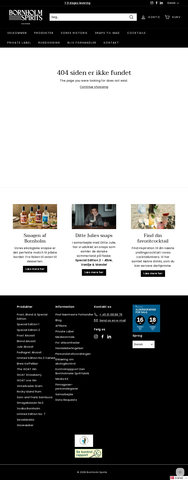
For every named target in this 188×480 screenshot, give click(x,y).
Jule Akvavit (25, 347)
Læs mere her (35, 269)
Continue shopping (94, 87)
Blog (58, 320)
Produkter (43, 33)
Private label (19, 42)
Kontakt (111, 42)
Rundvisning (49, 42)
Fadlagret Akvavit (29, 352)
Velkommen (17, 33)
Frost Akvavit (26, 335)
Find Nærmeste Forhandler (74, 314)
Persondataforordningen (73, 354)
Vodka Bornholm (28, 408)
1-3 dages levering (78, 3)
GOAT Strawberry (29, 375)
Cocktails (136, 33)
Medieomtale (65, 337)
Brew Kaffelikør (27, 363)
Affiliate (61, 326)
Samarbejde (64, 394)
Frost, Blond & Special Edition (32, 317)
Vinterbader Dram (29, 386)
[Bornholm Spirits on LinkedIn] (109, 336)
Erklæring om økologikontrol (65, 361)
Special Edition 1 (28, 324)
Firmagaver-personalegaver (66, 387)
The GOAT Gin (27, 369)
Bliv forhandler (82, 42)
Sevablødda (25, 420)
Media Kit (62, 379)
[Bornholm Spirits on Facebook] (102, 336)
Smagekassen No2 (30, 403)
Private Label (64, 331)
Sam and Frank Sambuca (34, 397)
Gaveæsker (25, 425)
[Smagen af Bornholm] (35, 216)
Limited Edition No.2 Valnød (36, 358)
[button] (179, 478)
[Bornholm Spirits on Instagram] (96, 336)
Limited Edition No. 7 (31, 414)
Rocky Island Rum (29, 391)
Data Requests (66, 400)
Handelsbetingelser (69, 348)
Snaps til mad (107, 33)
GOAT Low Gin (27, 380)
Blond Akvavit (26, 341)
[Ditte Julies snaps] (94, 216)
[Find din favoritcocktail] (153, 216)
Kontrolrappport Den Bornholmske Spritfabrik (72, 371)
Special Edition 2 (28, 330)
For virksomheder (67, 343)
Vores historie (74, 33)
